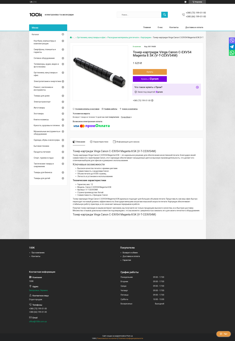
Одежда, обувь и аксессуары (47, 140)
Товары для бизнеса (43, 172)
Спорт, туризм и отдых (44, 158)
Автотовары (39, 108)
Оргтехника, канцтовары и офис (91, 37)
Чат (225, 334)
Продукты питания (42, 152)
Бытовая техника (41, 146)
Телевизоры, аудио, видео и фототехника (46, 65)
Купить (150, 72)
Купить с (145, 79)
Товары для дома (42, 96)
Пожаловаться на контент (107, 338)
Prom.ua (129, 336)
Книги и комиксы (41, 119)
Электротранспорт (42, 102)
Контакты (174, 27)
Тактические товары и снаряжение (44, 165)
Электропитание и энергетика (47, 81)
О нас (160, 27)
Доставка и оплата (194, 27)
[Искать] (164, 15)
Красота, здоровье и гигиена (47, 125)
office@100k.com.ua (38, 321)
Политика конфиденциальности (130, 338)
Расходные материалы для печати (123, 37)
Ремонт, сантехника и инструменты (43, 88)
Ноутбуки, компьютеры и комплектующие (45, 42)
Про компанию (38, 253)
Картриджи (146, 37)
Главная (147, 27)
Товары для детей (42, 178)
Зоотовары (39, 113)
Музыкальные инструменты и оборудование (47, 132)
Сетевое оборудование (44, 58)
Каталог (35, 34)
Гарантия (127, 260)
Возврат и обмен (130, 253)
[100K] (36, 15)
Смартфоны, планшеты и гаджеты (45, 50)
